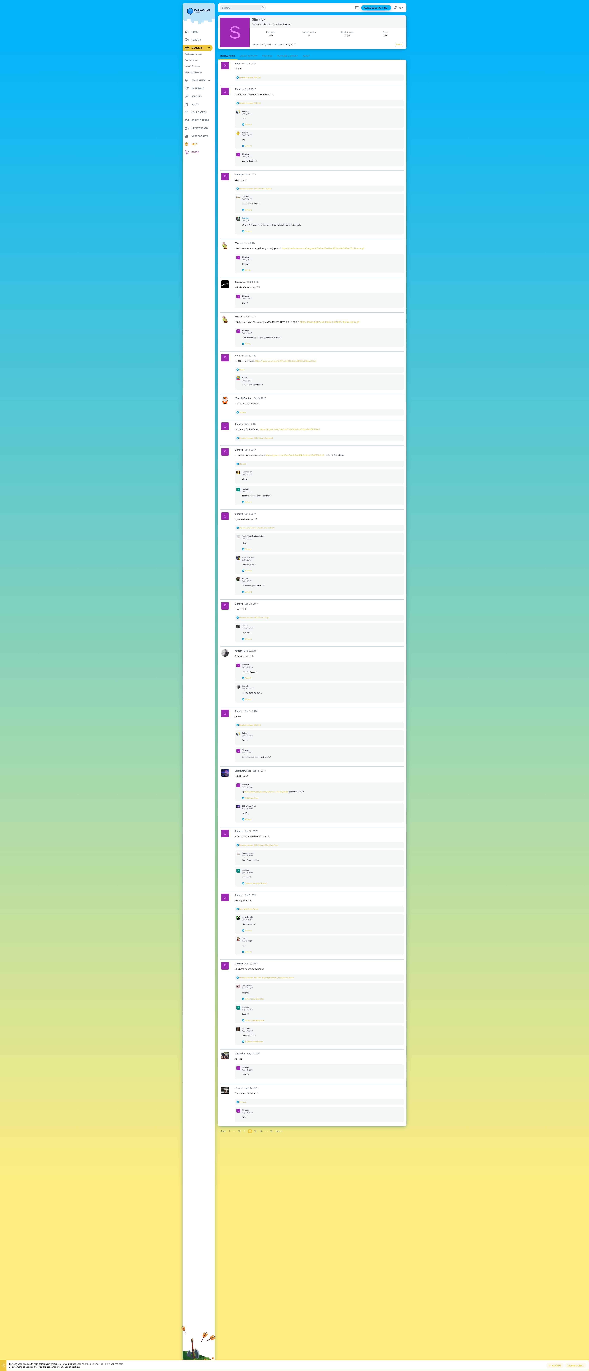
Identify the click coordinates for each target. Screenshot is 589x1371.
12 (250, 1131)
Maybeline (240, 1053)
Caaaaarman (247, 853)
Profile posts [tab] (227, 56)
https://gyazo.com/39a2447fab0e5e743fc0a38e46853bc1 (290, 429)
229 (385, 35)
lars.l (244, 938)
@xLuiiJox (339, 455)
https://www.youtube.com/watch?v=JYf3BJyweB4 (266, 792)
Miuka (244, 377)
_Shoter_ (239, 1088)
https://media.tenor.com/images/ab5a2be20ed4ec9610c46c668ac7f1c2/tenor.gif (323, 248)
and (255, 188)
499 (270, 35)
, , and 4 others (257, 528)
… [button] (234, 1131)
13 (255, 1131)
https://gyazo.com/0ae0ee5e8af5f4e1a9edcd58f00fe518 (295, 455)
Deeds (245, 626)
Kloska (245, 132)
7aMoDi (238, 650)
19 (271, 1131)
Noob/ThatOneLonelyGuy (253, 536)
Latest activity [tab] (249, 56)
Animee (245, 111)
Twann (245, 578)
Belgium (287, 24)
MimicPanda (247, 917)
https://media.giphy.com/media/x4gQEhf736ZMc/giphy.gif (329, 322)
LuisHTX (245, 196)
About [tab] (306, 56)
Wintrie (238, 243)
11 (245, 1131)
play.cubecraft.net (376, 7)
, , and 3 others (266, 977)
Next (278, 1131)
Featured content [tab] (287, 56)
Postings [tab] (267, 56)
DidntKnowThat (243, 770)
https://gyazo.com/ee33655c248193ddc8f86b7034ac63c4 (285, 361)
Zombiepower (248, 557)
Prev (223, 1131)
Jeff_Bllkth (247, 986)
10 (239, 1131)
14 (261, 1131)
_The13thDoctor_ (243, 398)
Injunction (246, 1028)
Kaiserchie (240, 282)
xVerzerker (247, 472)
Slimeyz (239, 63)
